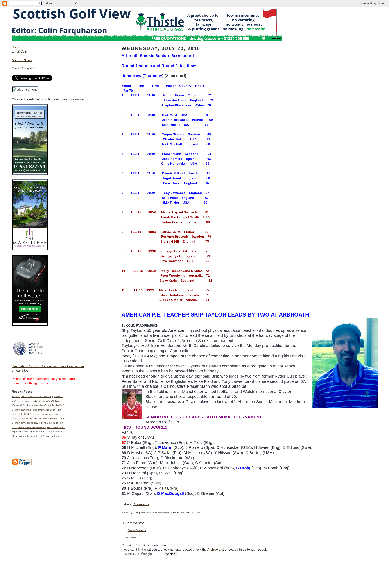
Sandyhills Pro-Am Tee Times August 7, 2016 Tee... (38, 427)
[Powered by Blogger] (22, 464)
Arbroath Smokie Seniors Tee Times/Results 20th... (39, 418)
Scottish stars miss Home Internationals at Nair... (37, 409)
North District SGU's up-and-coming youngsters (36, 414)
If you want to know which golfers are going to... (37, 436)
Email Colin (20, 51)
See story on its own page (155, 512)
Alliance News (22, 60)
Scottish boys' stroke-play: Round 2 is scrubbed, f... (38, 423)
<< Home (131, 537)
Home (16, 47)
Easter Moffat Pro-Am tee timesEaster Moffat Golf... (39, 405)
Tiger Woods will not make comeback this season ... (38, 431)
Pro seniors (141, 504)
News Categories (24, 68)
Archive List (215, 549)
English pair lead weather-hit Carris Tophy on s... (37, 396)
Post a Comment (137, 530)
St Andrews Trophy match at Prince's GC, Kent (36, 401)
